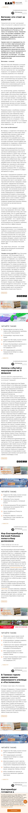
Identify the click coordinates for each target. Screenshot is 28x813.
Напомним (4, 588)
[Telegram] (22, 296)
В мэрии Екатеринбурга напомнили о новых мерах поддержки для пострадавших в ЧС (15, 346)
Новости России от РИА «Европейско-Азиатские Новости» (10, 3)
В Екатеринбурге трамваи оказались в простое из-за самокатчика (14, 641)
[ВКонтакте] (18, 296)
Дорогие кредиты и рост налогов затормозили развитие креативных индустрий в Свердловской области (14, 763)
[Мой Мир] (24, 296)
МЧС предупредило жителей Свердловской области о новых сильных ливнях (13, 352)
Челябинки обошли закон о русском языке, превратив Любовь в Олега (14, 768)
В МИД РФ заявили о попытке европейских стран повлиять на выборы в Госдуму (13, 517)
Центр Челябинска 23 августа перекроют (12, 512)
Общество (4, 292)
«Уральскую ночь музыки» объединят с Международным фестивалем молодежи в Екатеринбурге (15, 646)
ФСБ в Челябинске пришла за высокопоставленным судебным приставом (13, 773)
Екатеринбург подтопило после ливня (13, 336)
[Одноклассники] (20, 296)
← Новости (4, 7)
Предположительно (16, 567)
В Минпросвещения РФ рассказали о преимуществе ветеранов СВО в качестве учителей (15, 507)
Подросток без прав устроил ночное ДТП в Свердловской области (14, 340)
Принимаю (14, 810)
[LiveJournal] (26, 296)
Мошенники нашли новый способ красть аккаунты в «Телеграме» (13, 637)
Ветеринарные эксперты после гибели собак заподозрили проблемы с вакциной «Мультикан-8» (15, 331)
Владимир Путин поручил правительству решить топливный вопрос (14, 501)
